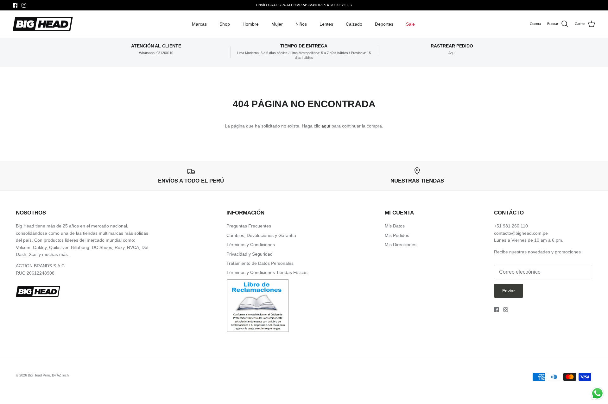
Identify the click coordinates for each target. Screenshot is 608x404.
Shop (224, 24)
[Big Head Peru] (43, 24)
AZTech (63, 375)
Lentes (326, 24)
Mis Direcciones (400, 244)
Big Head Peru (39, 375)
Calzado (354, 24)
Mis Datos (395, 225)
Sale (410, 24)
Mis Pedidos (397, 235)
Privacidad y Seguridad (249, 254)
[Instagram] (24, 5)
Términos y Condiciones (250, 244)
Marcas (199, 24)
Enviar (508, 290)
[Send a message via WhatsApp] (597, 393)
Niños (301, 24)
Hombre (251, 24)
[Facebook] (15, 5)
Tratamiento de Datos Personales (260, 263)
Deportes (384, 24)
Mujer (277, 24)
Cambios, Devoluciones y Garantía (261, 235)
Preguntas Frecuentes (248, 225)
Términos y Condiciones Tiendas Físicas (266, 272)
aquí (325, 125)
